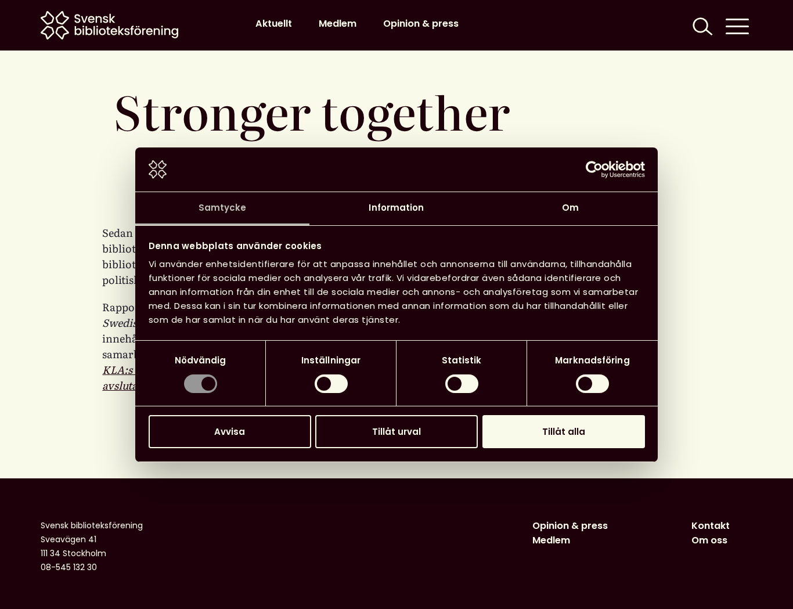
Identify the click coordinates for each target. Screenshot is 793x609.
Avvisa (229, 432)
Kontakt (710, 525)
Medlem (337, 23)
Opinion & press (421, 23)
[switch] (331, 383)
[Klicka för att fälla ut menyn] (737, 25)
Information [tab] (396, 207)
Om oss (709, 540)
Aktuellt (273, 23)
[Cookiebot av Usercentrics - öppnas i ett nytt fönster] (594, 169)
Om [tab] (570, 207)
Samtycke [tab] (223, 207)
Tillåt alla (563, 432)
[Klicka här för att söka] (701, 25)
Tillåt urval (396, 432)
